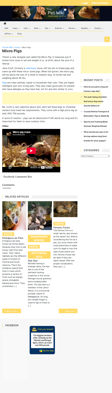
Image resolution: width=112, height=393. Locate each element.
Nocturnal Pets (39, 255)
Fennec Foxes (61, 227)
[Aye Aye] (40, 215)
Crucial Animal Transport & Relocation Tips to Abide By (96, 113)
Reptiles (84, 28)
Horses (72, 28)
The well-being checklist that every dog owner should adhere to (95, 101)
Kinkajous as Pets (12, 238)
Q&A (6, 28)
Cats (26, 28)
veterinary (31, 68)
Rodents (58, 28)
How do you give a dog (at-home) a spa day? (96, 89)
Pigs (4, 82)
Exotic (8, 234)
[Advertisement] (52, 98)
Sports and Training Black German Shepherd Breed (96, 124)
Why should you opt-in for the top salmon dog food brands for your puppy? (96, 136)
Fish (46, 28)
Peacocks (69, 311)
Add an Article (100, 2)
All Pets (8, 34)
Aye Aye (33, 260)
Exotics (98, 28)
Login (85, 2)
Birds (36, 28)
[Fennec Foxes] (65, 209)
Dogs (15, 28)
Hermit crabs (11, 311)
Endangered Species (39, 238)
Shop (19, 34)
